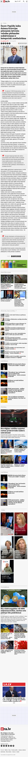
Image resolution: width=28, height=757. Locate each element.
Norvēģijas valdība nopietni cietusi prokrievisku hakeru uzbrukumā (13, 430)
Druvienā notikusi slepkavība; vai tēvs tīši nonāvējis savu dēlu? (20, 652)
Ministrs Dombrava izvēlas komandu (6, 300)
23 (19, 353)
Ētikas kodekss (8, 751)
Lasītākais (4, 361)
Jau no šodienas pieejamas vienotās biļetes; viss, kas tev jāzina (17, 398)
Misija (9, 750)
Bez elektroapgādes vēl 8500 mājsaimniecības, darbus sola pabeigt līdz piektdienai (13, 610)
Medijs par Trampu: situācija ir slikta (19, 465)
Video (3, 510)
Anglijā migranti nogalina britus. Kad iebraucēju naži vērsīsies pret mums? (20, 286)
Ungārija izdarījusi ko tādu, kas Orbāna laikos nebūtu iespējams (7, 466)
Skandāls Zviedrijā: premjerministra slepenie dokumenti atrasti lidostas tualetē (15, 329)
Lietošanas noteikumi (22, 750)
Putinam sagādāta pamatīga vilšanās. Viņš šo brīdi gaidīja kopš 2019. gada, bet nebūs (19, 636)
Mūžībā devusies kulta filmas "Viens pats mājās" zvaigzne (17, 364)
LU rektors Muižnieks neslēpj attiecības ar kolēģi (16, 319)
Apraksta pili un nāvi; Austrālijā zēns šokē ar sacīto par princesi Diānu (15, 334)
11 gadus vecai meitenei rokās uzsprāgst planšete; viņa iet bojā (16, 344)
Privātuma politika (14, 750)
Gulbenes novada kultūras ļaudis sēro (16, 381)
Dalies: (8, 256)
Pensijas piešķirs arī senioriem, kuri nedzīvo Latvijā (15, 348)
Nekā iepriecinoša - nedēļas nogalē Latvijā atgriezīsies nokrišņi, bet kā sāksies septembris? (16, 390)
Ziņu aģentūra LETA (5, 41)
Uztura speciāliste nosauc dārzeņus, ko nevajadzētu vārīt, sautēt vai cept (15, 324)
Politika (4, 23)
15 (14, 348)
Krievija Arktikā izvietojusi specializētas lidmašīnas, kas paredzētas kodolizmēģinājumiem (16, 339)
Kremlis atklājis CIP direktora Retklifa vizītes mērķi (19, 450)
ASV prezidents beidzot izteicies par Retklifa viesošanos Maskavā (6, 451)
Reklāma (6, 750)
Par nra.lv (2, 750)
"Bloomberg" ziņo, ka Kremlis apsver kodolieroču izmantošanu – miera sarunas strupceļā (17, 374)
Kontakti (17, 751)
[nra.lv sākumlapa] (6, 1)
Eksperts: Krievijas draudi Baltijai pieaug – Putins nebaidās (14, 352)
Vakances (14, 751)
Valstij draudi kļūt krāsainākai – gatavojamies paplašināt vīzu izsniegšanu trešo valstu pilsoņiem (19, 303)
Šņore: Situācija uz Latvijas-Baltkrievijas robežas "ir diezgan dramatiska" (7, 286)
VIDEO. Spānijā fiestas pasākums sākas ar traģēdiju (7, 651)
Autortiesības (3, 751)
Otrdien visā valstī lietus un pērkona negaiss (15, 315)
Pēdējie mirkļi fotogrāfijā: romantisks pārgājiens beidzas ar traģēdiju (15, 357)
